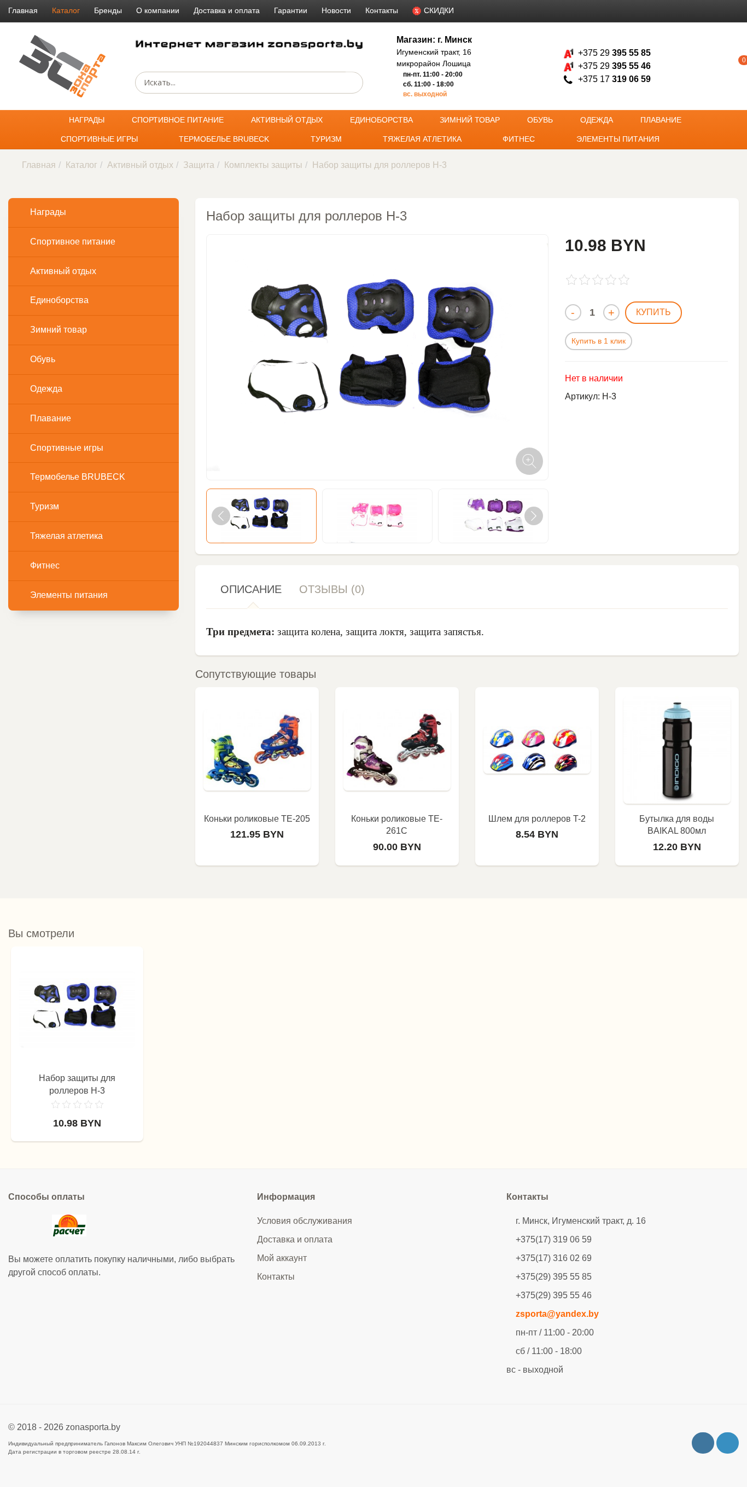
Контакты (381, 10)
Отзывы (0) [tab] (332, 589)
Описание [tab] (251, 589)
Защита (198, 165)
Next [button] (533, 516)
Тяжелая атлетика (423, 139)
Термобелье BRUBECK (225, 139)
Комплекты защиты (263, 165)
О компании (157, 10)
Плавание (662, 119)
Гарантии (290, 10)
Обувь (541, 119)
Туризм (327, 139)
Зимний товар (471, 119)
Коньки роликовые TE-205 (257, 818)
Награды (88, 119)
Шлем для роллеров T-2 (537, 818)
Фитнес (520, 139)
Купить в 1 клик (598, 340)
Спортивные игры (100, 139)
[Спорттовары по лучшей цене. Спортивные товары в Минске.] (62, 66)
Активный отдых (288, 119)
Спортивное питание (179, 119)
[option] (261, 516)
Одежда (597, 119)
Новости (336, 10)
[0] (727, 66)
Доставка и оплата (227, 10)
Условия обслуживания (304, 1220)
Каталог (66, 10)
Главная (23, 10)
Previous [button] (221, 516)
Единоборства (382, 119)
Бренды (108, 10)
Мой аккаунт (282, 1258)
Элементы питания (619, 139)
